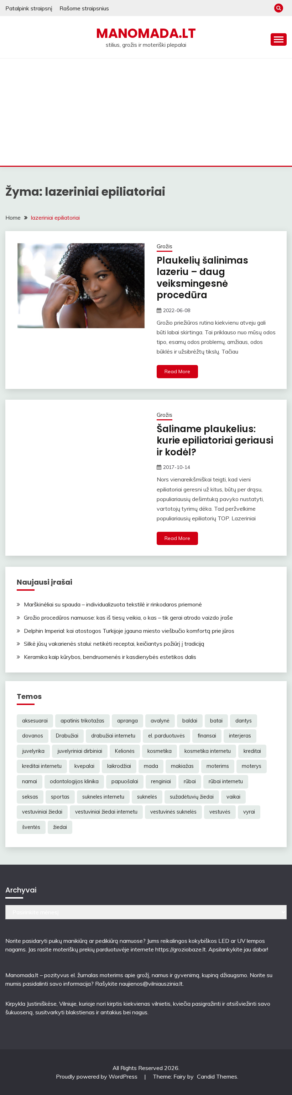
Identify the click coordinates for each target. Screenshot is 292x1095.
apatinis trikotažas (82, 721)
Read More (177, 371)
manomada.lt (146, 33)
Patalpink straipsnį (28, 8)
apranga (127, 721)
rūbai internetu (226, 781)
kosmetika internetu (207, 751)
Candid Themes (217, 1076)
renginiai (161, 781)
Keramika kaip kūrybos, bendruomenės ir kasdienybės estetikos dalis (110, 656)
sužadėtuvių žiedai (192, 797)
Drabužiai (67, 735)
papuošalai (124, 781)
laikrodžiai (119, 766)
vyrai (249, 812)
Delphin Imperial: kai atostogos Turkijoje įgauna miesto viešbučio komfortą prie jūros (129, 630)
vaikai (233, 797)
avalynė (160, 721)
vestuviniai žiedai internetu (106, 812)
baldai (189, 721)
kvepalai (84, 766)
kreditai (252, 751)
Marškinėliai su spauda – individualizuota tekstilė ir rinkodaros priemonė (113, 604)
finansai (207, 735)
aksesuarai (35, 721)
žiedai (60, 827)
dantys (243, 721)
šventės (31, 827)
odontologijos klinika (74, 781)
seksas (30, 797)
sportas (60, 797)
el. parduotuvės (166, 735)
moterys (251, 766)
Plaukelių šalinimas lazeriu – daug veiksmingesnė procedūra (202, 278)
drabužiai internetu (113, 735)
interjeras (240, 735)
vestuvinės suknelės (173, 812)
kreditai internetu (42, 766)
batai (216, 721)
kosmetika (159, 751)
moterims (218, 766)
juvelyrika (33, 751)
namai (29, 781)
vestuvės (219, 812)
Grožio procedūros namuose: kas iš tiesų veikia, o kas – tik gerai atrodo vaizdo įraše (128, 617)
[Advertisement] (146, 112)
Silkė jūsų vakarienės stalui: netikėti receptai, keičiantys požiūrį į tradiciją (114, 643)
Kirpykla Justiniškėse (31, 1003)
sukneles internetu (103, 797)
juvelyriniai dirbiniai (79, 751)
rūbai (190, 781)
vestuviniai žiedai (42, 812)
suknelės (147, 797)
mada (151, 766)
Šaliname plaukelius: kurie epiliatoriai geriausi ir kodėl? (215, 440)
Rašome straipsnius (84, 8)
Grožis (164, 246)
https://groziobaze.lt (180, 949)
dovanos (32, 735)
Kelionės (125, 751)
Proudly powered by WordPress (97, 1076)
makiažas (182, 766)
